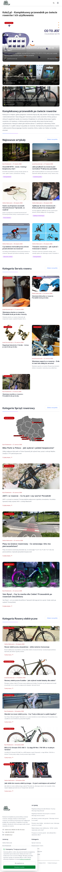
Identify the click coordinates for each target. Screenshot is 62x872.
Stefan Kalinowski (7, 203)
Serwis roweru (7, 278)
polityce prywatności (25, 859)
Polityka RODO (42, 863)
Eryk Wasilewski (7, 164)
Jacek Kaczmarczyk (37, 164)
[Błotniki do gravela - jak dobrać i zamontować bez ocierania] (31, 96)
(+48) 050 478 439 (9, 832)
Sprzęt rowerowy (9, 418)
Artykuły (35, 805)
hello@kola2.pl (8, 835)
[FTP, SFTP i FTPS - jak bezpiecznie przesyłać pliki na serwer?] (31, 41)
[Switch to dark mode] (53, 2)
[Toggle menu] (57, 3)
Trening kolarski (7, 176)
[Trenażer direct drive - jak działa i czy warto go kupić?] (31, 75)
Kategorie (35, 839)
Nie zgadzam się (19, 863)
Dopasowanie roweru (37, 845)
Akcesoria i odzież (8, 88)
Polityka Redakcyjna (52, 863)
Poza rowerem (8, 23)
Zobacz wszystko (52, 139)
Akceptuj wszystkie (19, 867)
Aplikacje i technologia (9, 66)
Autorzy (5, 839)
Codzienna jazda (37, 176)
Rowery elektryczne (8, 628)
